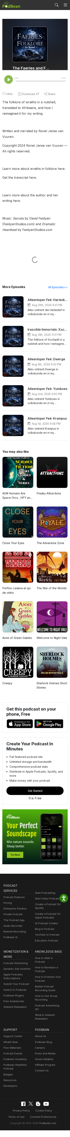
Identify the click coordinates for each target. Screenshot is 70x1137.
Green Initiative (44, 1059)
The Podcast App (14, 920)
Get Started (35, 790)
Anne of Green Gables (17, 638)
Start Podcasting (45, 892)
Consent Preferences (43, 1116)
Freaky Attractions (49, 493)
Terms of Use (16, 1116)
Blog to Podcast (44, 928)
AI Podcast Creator (46, 923)
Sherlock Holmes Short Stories (52, 685)
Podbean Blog (43, 1042)
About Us (40, 1036)
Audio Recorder (13, 925)
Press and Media (45, 1053)
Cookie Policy (43, 1110)
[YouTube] (46, 1104)
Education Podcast (46, 940)
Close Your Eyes (13, 543)
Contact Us (42, 1070)
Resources (10, 1080)
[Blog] (38, 1104)
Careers (40, 1047)
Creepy (7, 683)
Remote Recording (15, 931)
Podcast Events (13, 1053)
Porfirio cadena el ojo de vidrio (16, 590)
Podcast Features (14, 897)
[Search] (56, 5)
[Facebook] (23, 1104)
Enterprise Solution (15, 908)
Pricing (8, 902)
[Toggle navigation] (65, 5)
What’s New (11, 1042)
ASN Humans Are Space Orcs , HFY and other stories (17, 495)
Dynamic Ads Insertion (17, 968)
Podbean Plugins (14, 995)
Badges (8, 1074)
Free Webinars (12, 1047)
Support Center (13, 1036)
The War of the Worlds (52, 588)
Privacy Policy (21, 1110)
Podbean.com (47, 1123)
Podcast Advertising (16, 963)
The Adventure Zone (50, 543)
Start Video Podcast (47, 898)
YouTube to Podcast (47, 934)
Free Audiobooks (14, 1001)
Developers (10, 1085)
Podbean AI (11, 937)
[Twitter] (31, 1104)
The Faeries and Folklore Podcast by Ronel (31, 68)
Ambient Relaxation (15, 1006)
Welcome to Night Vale (52, 638)
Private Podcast (13, 914)
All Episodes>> (58, 287)
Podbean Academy (15, 1059)
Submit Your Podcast (16, 983)
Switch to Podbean (15, 989)
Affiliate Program (45, 1064)
